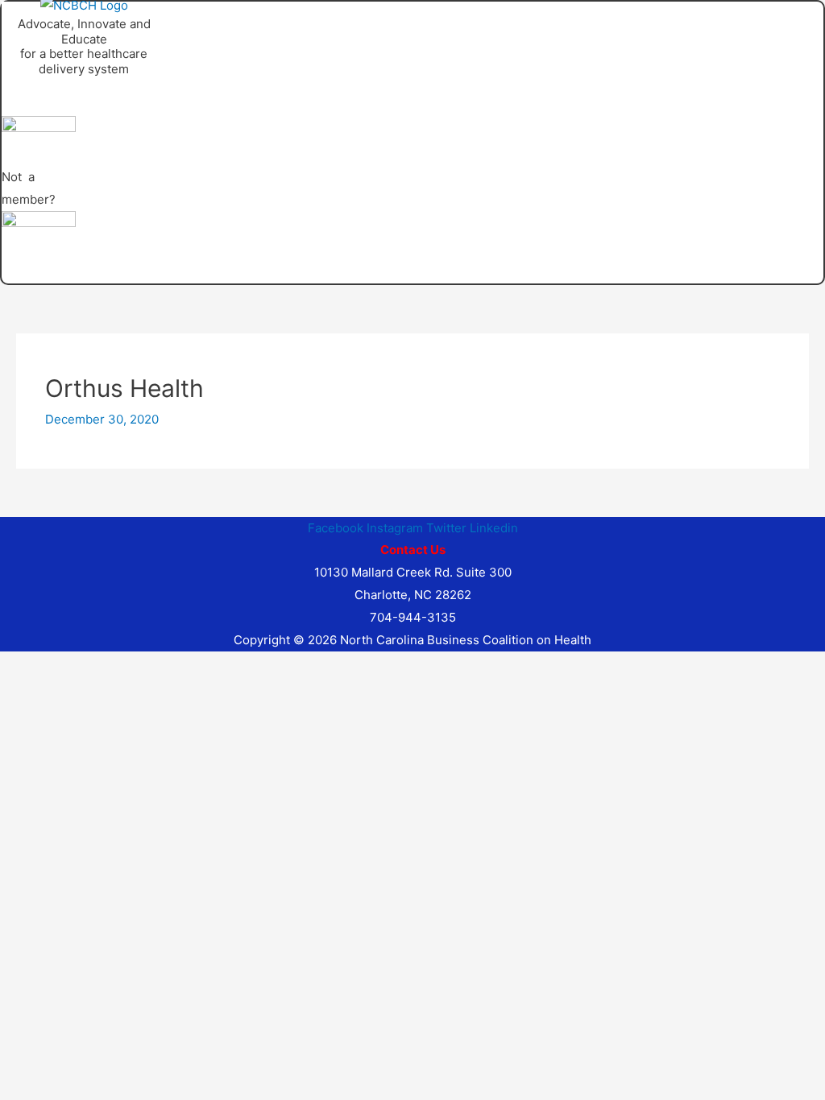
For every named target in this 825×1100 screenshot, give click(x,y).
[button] (207, 86)
